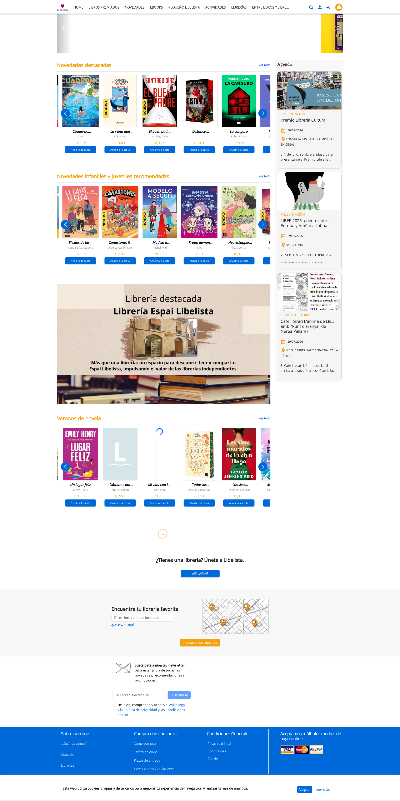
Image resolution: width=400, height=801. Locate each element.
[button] (64, 28)
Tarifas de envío (145, 752)
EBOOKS (156, 7)
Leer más (322, 789)
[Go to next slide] (262, 113)
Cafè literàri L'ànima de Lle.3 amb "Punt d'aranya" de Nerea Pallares (308, 326)
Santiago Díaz (159, 136)
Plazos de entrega (147, 760)
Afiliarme (200, 573)
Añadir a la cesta (80, 149)
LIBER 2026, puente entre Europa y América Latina (305, 223)
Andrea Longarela (199, 490)
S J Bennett (120, 136)
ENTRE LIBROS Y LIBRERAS (272, 7)
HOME (78, 7)
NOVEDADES (135, 7)
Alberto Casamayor (120, 247)
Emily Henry (80, 490)
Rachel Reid (160, 247)
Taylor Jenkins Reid (238, 490)
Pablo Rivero (239, 136)
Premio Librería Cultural (303, 120)
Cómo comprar (145, 743)
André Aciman (120, 490)
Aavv (81, 136)
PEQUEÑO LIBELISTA (184, 7)
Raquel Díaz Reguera (80, 247)
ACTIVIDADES (215, 7)
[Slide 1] (197, 49)
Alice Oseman (239, 247)
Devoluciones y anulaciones (154, 769)
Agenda (284, 64)
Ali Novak (160, 490)
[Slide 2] (202, 49)
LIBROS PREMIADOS (104, 7)
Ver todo (264, 65)
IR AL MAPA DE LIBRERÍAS (200, 643)
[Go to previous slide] (65, 113)
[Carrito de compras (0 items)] (338, 7)
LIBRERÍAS (239, 7)
